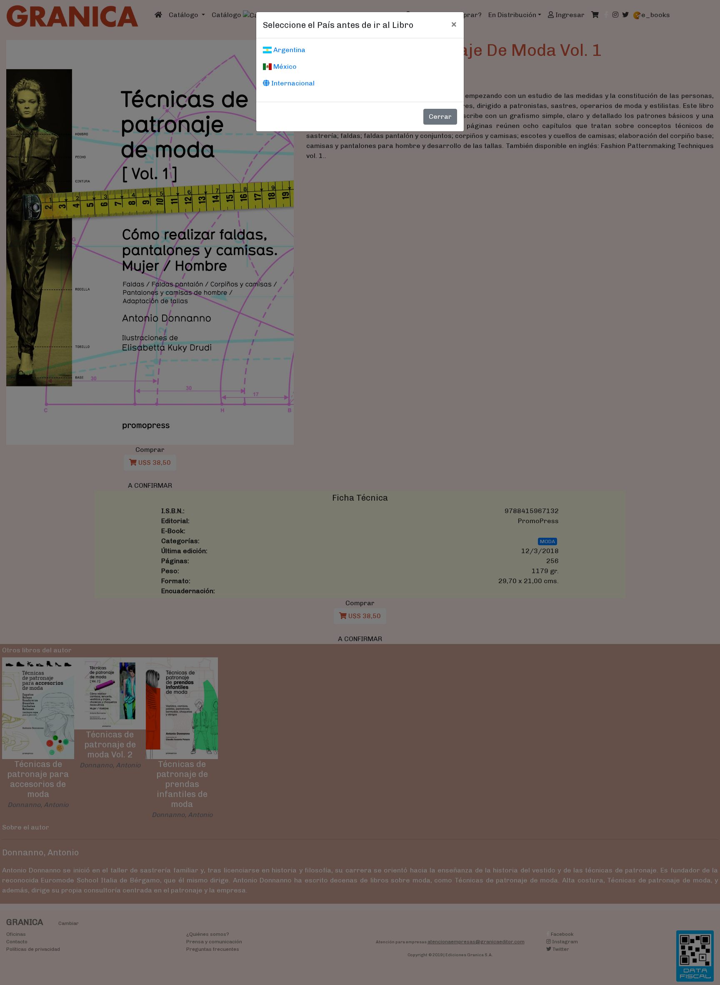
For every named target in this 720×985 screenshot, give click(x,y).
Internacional (292, 83)
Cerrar (440, 116)
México (284, 66)
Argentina (288, 50)
